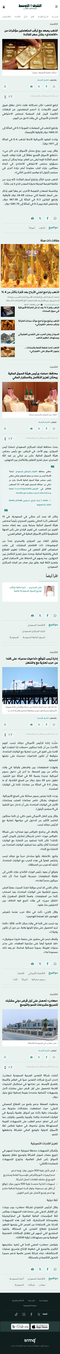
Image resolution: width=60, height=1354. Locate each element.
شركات (31, 1282)
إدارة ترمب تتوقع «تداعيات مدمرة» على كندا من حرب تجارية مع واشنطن (32, 658)
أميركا (32, 225)
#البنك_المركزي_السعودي (26, 469)
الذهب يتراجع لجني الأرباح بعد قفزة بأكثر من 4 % (30, 290)
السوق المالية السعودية (34, 635)
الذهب (42, 225)
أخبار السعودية (17, 1276)
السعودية (14, 635)
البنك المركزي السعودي (33, 628)
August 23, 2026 (44, 503)
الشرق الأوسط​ (43, 14)
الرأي (25, 14)
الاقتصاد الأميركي (36, 971)
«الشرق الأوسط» (43, 77)
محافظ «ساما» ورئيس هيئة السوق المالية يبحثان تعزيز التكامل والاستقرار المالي (33, 373)
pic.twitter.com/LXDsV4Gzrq (37, 490)
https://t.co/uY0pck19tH (20, 486)
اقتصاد (20, 971)
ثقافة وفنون (6, 14)
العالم (32, 14)
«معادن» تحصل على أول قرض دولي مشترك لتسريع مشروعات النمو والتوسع (31, 1000)
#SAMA (19, 490)
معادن (42, 1282)
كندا (15, 977)
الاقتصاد (17, 14)
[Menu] (57, 5)
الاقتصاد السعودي (36, 622)
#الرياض (35, 486)
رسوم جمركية (38, 977)
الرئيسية (55, 14)
